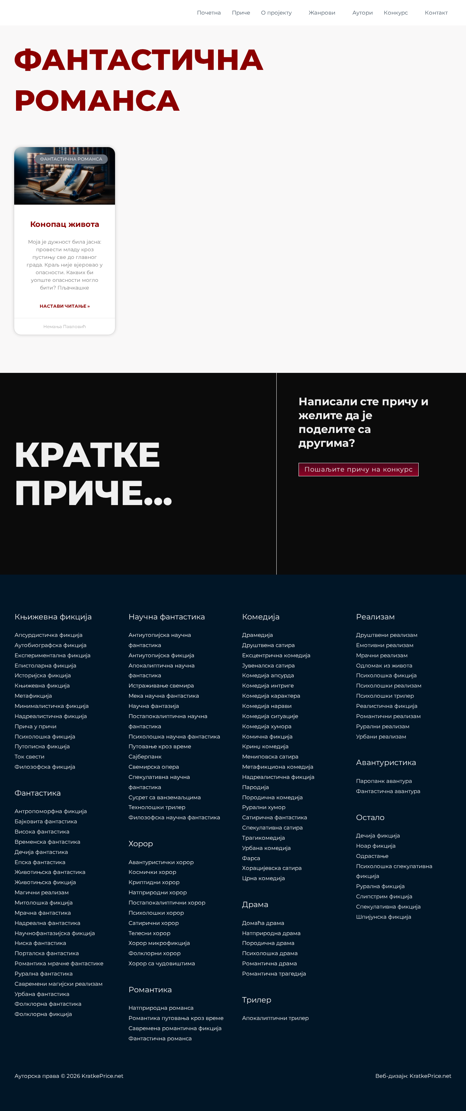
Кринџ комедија (265, 746)
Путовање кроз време (160, 746)
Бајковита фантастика (46, 821)
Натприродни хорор (158, 892)
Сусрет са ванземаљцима (165, 797)
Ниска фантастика (40, 942)
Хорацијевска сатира (272, 867)
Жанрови (322, 12)
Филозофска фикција (45, 766)
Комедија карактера (271, 695)
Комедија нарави (267, 705)
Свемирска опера (154, 766)
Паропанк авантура (384, 780)
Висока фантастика (42, 831)
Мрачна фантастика (43, 912)
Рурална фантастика (44, 973)
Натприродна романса (161, 1007)
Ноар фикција (376, 845)
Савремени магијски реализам (59, 983)
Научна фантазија (154, 705)
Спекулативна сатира (272, 827)
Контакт (436, 12)
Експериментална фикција (53, 655)
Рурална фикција (380, 886)
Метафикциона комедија (277, 766)
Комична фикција (267, 736)
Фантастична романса (160, 1038)
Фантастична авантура (388, 791)
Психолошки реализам (389, 685)
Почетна (209, 12)
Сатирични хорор (154, 922)
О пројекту (276, 12)
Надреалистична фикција (51, 716)
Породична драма (268, 942)
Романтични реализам (388, 716)
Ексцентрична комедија (276, 655)
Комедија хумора (267, 726)
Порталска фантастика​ (47, 953)
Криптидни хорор (154, 882)
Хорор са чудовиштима (162, 963)
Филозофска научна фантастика (174, 817)
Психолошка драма (270, 953)
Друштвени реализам (387, 634)
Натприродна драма (271, 933)
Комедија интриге (268, 685)
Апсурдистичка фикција (49, 634)
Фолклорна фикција (43, 1013)
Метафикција (33, 695)
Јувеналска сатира (268, 665)
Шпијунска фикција (383, 916)
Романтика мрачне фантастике (59, 963)
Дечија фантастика (41, 851)
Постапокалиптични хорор (167, 902)
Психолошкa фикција (45, 736)
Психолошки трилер (385, 695)
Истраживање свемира (161, 685)
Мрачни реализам (382, 655)
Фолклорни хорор (155, 953)
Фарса (251, 858)
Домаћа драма (263, 922)
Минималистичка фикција (52, 705)
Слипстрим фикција (384, 896)
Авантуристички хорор (161, 862)
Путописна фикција (42, 746)
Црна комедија (263, 878)
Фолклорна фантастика (48, 1003)
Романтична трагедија (274, 973)
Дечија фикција (378, 835)
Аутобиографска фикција (51, 645)
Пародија (255, 787)
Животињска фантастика (50, 871)
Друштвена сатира (268, 645)
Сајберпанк (145, 756)
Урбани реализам (381, 736)
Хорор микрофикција (159, 942)
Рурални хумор (263, 807)
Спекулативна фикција (388, 906)
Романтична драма (269, 963)
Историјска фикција (43, 675)
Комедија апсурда (268, 675)
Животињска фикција (45, 882)
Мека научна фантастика (164, 695)
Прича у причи (35, 726)
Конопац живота (64, 224)
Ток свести (29, 756)
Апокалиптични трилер (275, 1018)
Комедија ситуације (270, 716)
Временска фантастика (47, 841)
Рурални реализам (383, 726)
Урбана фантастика (42, 993)
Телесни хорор (149, 933)
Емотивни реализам (385, 645)
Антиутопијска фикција (161, 655)
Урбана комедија (266, 847)
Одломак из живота (384, 665)
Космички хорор (152, 871)
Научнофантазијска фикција (55, 933)
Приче (241, 12)
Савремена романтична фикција (175, 1028)
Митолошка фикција (44, 902)
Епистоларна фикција (45, 665)
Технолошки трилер (157, 807)
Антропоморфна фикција (51, 811)
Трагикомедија (263, 837)
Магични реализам (42, 892)
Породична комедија (272, 797)
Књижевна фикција (42, 685)
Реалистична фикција (387, 705)
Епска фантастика (40, 862)
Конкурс (396, 12)
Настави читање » (65, 306)
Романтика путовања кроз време (176, 1018)
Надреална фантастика (47, 922)
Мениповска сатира (270, 756)
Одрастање (372, 855)
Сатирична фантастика (274, 817)
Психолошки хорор (156, 912)
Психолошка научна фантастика (174, 736)
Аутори (362, 12)
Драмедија (257, 634)
